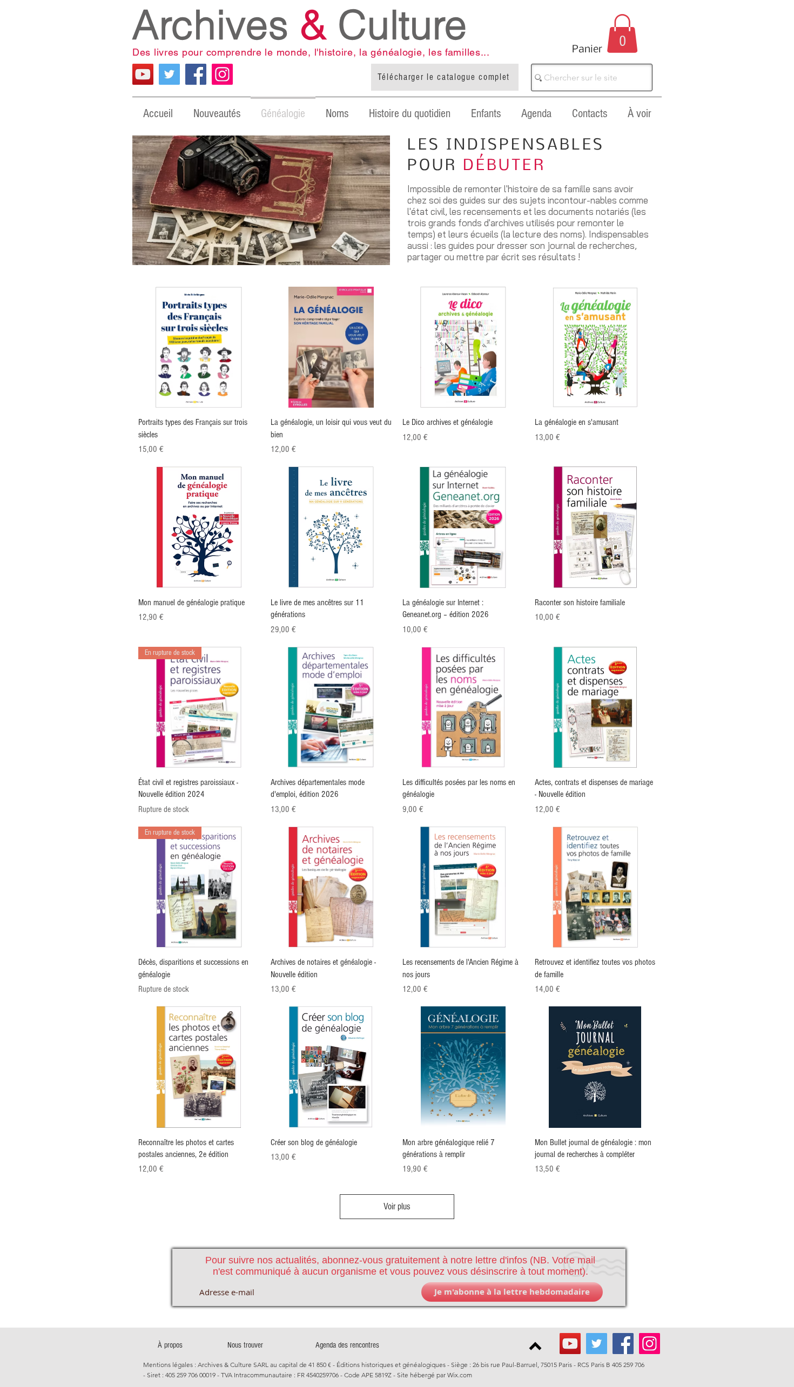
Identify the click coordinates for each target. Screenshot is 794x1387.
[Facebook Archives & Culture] (195, 74)
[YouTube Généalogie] (142, 74)
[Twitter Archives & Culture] (169, 74)
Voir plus (397, 1206)
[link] (622, 33)
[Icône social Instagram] (222, 74)
